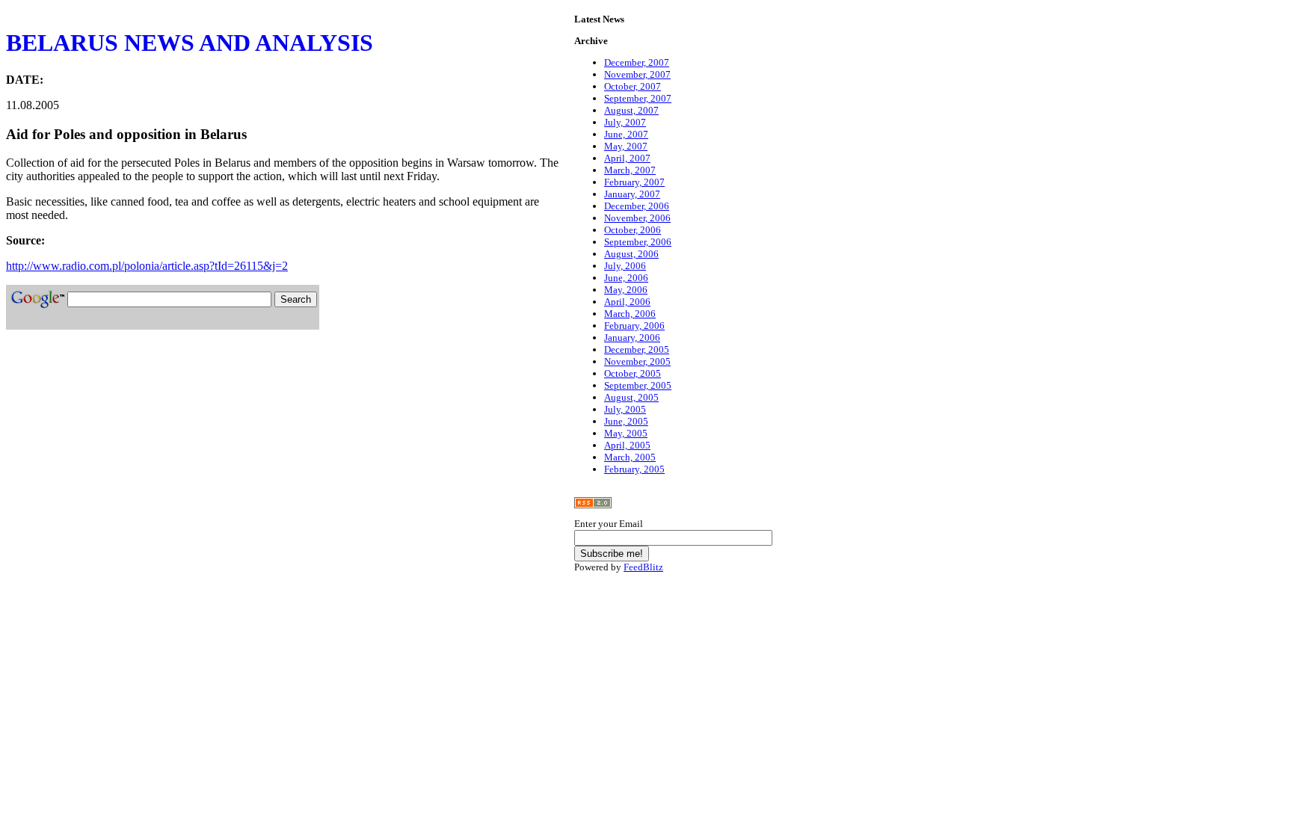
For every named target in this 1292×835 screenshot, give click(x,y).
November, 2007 (637, 74)
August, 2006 (631, 253)
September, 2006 (637, 241)
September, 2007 (637, 98)
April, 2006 (627, 301)
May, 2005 (625, 433)
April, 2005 (627, 445)
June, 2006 (626, 277)
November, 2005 (637, 361)
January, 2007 (632, 194)
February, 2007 (634, 182)
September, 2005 (637, 385)
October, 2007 (632, 86)
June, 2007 (626, 134)
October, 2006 (632, 229)
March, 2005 (630, 457)
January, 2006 (632, 337)
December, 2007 (636, 62)
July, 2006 (625, 265)
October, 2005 (632, 373)
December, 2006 (636, 206)
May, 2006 (625, 289)
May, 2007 (625, 146)
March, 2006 (630, 313)
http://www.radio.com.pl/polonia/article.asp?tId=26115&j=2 (147, 265)
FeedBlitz (643, 567)
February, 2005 (634, 469)
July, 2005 (625, 409)
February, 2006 (634, 325)
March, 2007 (630, 170)
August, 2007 (631, 110)
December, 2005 (636, 349)
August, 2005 (631, 397)
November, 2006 (637, 218)
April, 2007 (627, 158)
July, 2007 (625, 122)
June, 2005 (626, 421)
